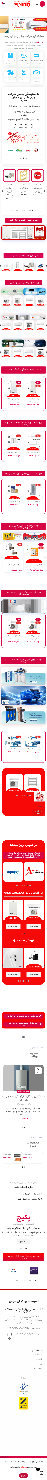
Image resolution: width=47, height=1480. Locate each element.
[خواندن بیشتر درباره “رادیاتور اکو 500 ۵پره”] (28, 441)
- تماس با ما (38, 1368)
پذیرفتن (23, 1476)
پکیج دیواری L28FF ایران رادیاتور (33, 400)
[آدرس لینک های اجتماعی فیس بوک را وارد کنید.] (11, 1334)
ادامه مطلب (23, 1114)
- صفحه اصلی (38, 1354)
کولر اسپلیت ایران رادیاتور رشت (29, 1199)
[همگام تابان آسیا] (13, 1270)
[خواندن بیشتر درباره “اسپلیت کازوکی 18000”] (9, 625)
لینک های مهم (37, 1350)
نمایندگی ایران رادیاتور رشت (23, 31)
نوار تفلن (29, 1154)
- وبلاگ (40, 1363)
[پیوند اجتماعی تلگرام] (9, 1338)
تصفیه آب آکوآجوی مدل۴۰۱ (13, 754)
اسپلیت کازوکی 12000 (33, 636)
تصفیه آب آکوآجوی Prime (33, 754)
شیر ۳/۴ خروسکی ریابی (14, 502)
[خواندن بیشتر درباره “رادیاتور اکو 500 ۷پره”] (9, 441)
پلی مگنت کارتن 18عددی (34, 564)
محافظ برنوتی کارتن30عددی (17, 565)
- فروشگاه (39, 1359)
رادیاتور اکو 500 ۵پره (33, 452)
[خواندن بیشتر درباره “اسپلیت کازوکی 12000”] (28, 625)
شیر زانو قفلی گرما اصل (6, 1155)
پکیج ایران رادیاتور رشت (31, 1194)
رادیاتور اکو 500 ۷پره (14, 452)
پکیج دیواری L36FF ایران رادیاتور (14, 400)
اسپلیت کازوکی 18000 (14, 637)
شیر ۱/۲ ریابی (33, 501)
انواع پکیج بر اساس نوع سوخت (23, 1096)
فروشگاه (39, 42)
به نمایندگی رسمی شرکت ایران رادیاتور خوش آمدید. (23, 97)
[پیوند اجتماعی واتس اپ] (8, 1334)
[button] (23, 255)
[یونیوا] (34, 1270)
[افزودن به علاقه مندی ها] (28, 383)
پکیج (23, 1090)
